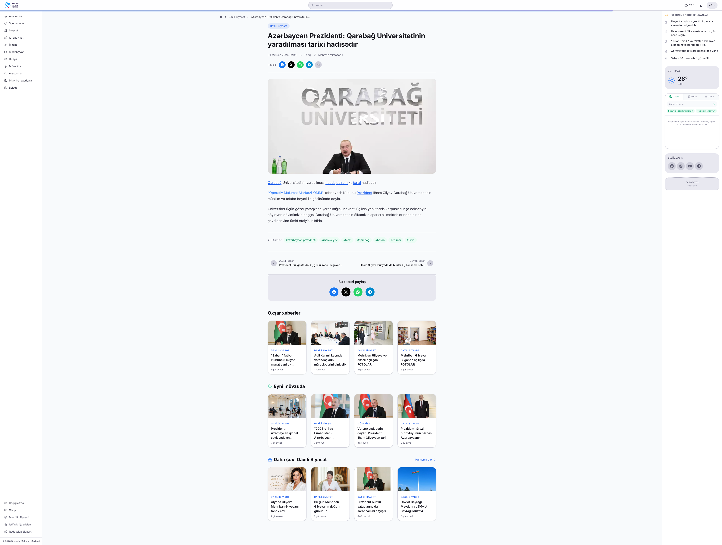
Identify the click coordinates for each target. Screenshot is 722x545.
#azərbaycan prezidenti (300, 240)
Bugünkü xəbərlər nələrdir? (680, 111)
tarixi (357, 183)
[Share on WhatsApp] (300, 64)
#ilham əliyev (329, 240)
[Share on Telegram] (309, 64)
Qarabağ (274, 183)
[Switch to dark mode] (701, 5)
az (710, 5)
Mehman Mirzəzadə (330, 54)
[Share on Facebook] (282, 64)
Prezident (364, 193)
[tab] (674, 96)
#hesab (380, 240)
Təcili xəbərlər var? (706, 111)
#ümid (411, 240)
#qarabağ (363, 240)
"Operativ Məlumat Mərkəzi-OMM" (295, 193)
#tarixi (347, 240)
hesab (330, 183)
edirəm (342, 183)
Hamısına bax (423, 459)
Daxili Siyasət (237, 16)
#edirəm (396, 240)
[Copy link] (318, 64)
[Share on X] (291, 64)
